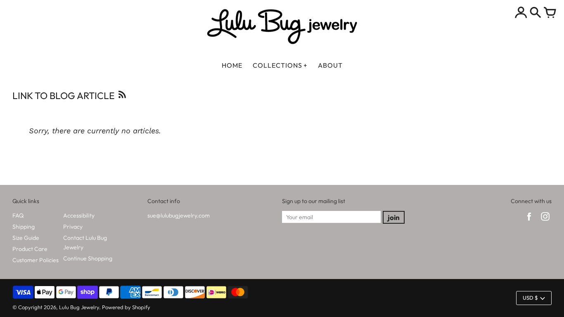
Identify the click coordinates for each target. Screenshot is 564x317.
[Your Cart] (550, 13)
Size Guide (25, 237)
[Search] (535, 13)
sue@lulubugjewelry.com (178, 215)
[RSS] (121, 97)
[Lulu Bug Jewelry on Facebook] (529, 221)
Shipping (23, 226)
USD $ (530, 297)
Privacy (73, 226)
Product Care (29, 249)
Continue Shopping (87, 258)
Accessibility (79, 215)
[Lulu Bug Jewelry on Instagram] (545, 221)
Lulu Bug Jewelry (79, 307)
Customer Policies (35, 260)
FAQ (18, 215)
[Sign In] (521, 13)
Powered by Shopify (126, 307)
